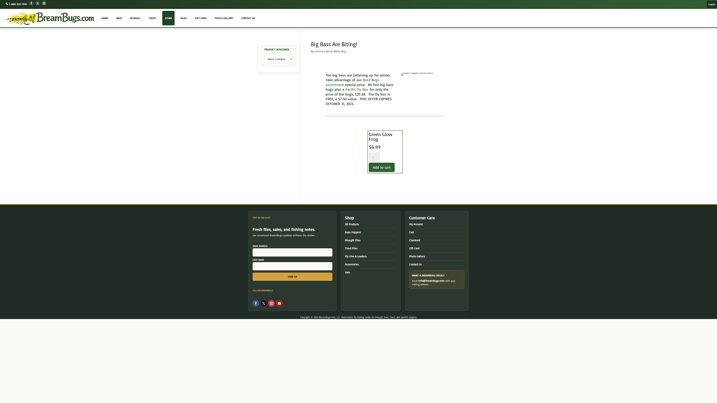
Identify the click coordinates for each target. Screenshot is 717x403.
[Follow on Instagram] (44, 3)
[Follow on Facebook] (31, 3)
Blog (184, 18)
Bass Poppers (353, 232)
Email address (260, 246)
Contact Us (248, 18)
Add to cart (382, 167)
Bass (119, 18)
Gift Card (201, 18)
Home (104, 18)
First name (258, 259)
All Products (352, 224)
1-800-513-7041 (18, 4)
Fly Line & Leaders (356, 256)
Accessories (352, 264)
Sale (347, 272)
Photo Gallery (224, 18)
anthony (319, 51)
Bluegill (135, 18)
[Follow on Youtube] (279, 303)
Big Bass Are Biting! (334, 44)
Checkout (414, 240)
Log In (712, 4)
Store (168, 18)
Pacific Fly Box (356, 89)
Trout (152, 18)
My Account (416, 224)
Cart (411, 232)
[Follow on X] (37, 3)
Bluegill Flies (353, 240)
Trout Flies (351, 248)
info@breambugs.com (431, 280)
